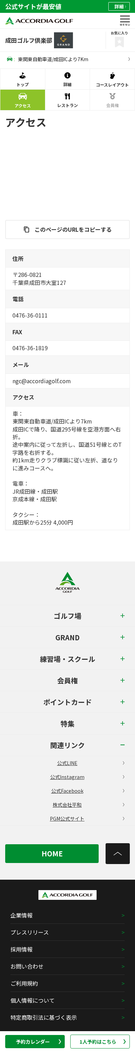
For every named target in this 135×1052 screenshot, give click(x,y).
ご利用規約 (24, 983)
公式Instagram (67, 776)
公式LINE (67, 762)
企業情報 (21, 915)
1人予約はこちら (98, 1041)
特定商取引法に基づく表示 (43, 1017)
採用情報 (21, 949)
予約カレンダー (33, 1041)
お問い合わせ (27, 966)
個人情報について (32, 1000)
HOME (52, 853)
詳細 (119, 6)
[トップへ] (118, 853)
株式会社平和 (67, 804)
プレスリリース (29, 932)
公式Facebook (67, 790)
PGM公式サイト (67, 818)
